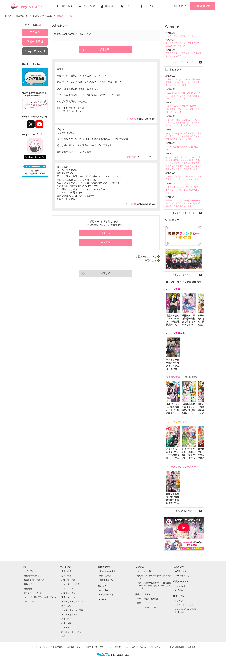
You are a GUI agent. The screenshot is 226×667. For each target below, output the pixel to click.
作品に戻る (150, 260)
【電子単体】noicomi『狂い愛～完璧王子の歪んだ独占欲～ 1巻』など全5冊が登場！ (182, 190)
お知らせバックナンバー (184, 62)
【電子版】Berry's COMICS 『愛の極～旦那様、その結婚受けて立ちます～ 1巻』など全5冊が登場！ (183, 82)
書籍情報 (109, 6)
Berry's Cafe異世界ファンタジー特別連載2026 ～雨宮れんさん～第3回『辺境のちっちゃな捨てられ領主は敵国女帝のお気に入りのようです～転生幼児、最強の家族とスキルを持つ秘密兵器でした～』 (183, 163)
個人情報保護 (178, 647)
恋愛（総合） (67, 571)
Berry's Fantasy (106, 594)
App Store (29, 157)
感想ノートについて (145, 256)
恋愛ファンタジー (69, 593)
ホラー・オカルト (69, 614)
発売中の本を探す (107, 571)
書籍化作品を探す (184, 511)
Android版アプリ (182, 575)
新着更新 (28, 588)
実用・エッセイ (68, 597)
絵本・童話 (66, 623)
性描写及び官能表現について (98, 647)
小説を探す (67, 6)
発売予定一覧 (105, 575)
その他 (64, 636)
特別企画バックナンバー (184, 275)
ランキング (89, 6)
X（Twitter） (180, 586)
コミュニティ (30, 601)
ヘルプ (34, 647)
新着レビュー (30, 584)
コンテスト (150, 6)
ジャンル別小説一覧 (33, 593)
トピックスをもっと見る (184, 213)
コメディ (65, 627)
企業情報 (191, 647)
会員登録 (106, 242)
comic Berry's (105, 590)
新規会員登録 (202, 6)
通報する (106, 273)
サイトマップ (46, 647)
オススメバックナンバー (148, 607)
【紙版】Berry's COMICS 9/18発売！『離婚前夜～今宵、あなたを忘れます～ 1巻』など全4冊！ (183, 109)
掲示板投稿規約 (139, 647)
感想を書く (105, 49)
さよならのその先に (65, 34)
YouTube (179, 590)
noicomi (102, 599)
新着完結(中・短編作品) (34, 580)
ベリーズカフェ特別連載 (148, 599)
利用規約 (59, 647)
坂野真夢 (131, 156)
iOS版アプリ (180, 571)
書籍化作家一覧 (106, 580)
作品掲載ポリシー (74, 647)
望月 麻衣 (131, 203)
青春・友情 (66, 606)
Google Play (40, 157)
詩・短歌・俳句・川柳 (71, 632)
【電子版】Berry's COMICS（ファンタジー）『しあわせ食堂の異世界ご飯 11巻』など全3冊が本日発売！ (182, 123)
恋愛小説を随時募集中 (191, 377)
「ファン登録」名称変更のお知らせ (181, 36)
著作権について (122, 647)
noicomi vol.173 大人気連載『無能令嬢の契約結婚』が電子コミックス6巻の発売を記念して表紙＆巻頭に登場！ (183, 203)
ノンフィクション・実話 (72, 610)
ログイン (182, 6)
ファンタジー (67, 588)
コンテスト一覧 (144, 571)
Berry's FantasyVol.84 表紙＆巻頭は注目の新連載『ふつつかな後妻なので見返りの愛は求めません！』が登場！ (183, 136)
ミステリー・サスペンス (72, 601)
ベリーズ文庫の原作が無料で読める (40, 597)
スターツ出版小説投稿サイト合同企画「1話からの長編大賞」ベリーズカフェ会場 (154, 585)
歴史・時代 (66, 619)
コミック (129, 6)
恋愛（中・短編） (69, 580)
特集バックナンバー (146, 603)
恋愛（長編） (67, 575)
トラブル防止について (159, 647)
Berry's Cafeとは (35, 51)
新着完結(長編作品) (32, 575)
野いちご (179, 601)
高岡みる (84, 34)
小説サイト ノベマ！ (184, 605)
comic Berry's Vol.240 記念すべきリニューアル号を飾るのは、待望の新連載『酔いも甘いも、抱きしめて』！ (183, 96)
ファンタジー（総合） (71, 584)
